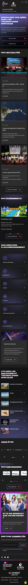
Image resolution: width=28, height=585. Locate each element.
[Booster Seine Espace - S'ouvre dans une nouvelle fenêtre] (15, 473)
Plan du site (19, 577)
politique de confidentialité (16, 549)
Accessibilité (15, 579)
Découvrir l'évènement (6, 229)
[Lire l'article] (14, 67)
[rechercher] (22, 2)
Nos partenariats (12, 486)
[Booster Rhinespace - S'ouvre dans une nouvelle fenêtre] (6, 473)
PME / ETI (9, 449)
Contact (6, 528)
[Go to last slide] (4, 456)
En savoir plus (9, 359)
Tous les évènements (12, 236)
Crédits (10, 579)
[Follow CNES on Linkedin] (5, 557)
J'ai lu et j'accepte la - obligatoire (13, 549)
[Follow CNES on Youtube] (8, 557)
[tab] (13, 457)
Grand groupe (18, 449)
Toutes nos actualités (12, 189)
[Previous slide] (10, 233)
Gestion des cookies (4, 579)
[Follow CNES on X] (2, 557)
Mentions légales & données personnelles (9, 577)
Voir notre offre (12, 38)
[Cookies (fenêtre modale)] (25, 582)
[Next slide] (17, 233)
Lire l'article (5, 96)
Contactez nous (12, 43)
